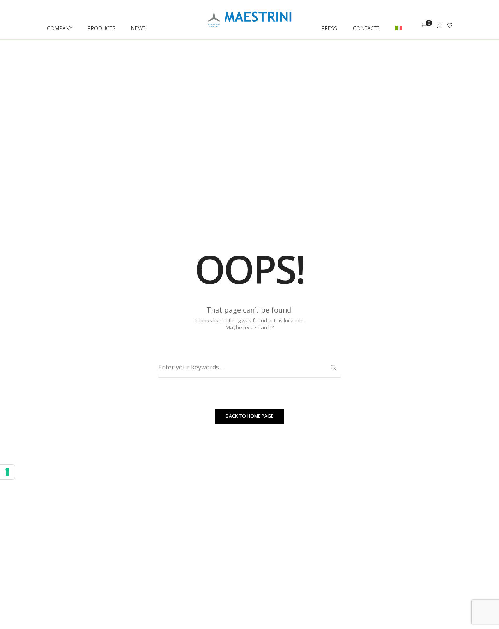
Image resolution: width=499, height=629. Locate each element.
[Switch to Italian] (395, 19)
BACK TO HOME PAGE (249, 416)
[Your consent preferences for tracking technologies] (7, 472)
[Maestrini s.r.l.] (249, 23)
